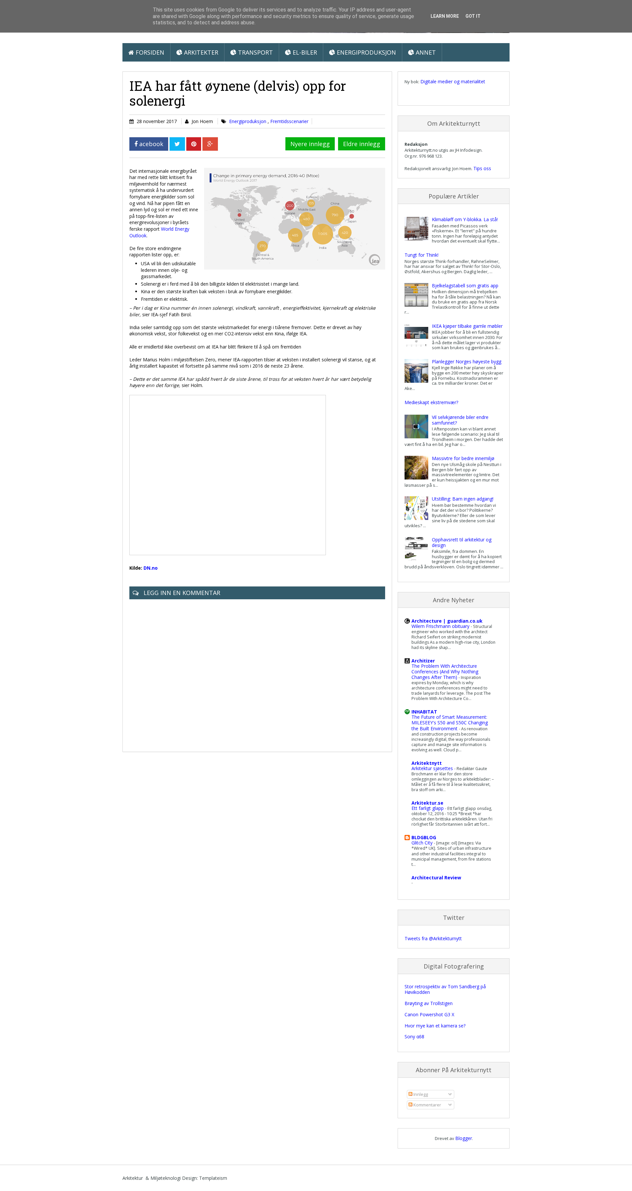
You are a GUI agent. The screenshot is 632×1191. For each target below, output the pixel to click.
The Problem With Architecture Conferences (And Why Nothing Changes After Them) (444, 671)
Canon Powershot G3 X (429, 1014)
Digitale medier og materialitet (452, 81)
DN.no (151, 568)
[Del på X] (177, 144)
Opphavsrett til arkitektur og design (461, 542)
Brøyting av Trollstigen (429, 1003)
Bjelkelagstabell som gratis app (465, 285)
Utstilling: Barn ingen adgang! (462, 499)
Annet (425, 52)
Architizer (423, 661)
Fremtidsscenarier (289, 121)
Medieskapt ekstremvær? (431, 402)
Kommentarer (426, 1105)
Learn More (445, 16)
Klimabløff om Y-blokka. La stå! (465, 219)
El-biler (304, 52)
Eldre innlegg (361, 144)
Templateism (213, 1178)
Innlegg (420, 1094)
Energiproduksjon (365, 52)
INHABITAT (424, 712)
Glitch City (422, 843)
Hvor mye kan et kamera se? (435, 1026)
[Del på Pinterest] (193, 144)
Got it (473, 16)
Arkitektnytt (426, 763)
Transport (254, 52)
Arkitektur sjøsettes (432, 768)
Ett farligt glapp (428, 808)
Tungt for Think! (421, 255)
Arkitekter (200, 52)
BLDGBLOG (423, 837)
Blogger (463, 1138)
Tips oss (482, 168)
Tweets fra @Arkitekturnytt (433, 938)
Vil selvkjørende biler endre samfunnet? (460, 420)
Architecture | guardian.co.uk (447, 621)
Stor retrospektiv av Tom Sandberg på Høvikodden (445, 989)
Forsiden (149, 52)
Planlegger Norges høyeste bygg (466, 361)
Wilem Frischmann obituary (441, 626)
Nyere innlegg (310, 144)
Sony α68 (414, 1036)
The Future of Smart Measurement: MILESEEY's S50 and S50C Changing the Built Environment (449, 722)
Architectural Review (436, 877)
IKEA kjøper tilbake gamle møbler (467, 326)
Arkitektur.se (427, 803)
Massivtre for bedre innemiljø (463, 458)
